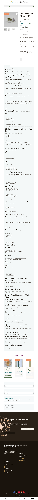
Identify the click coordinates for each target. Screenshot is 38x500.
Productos (7, 11)
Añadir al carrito (28, 59)
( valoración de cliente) (27, 23)
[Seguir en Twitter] (16, 492)
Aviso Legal (16, 493)
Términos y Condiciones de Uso (9, 407)
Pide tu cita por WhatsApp (27, 428)
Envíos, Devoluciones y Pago (9, 405)
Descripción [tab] (7, 66)
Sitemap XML (16, 495)
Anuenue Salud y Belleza (10, 493)
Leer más (35, 498)
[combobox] (19, 386)
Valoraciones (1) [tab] (13, 66)
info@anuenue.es (22, 460)
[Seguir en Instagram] (19, 492)
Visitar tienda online (9, 433)
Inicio (4, 11)
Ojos (12, 11)
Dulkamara (20, 374)
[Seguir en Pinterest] (24, 492)
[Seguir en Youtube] (21, 492)
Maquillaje (10, 11)
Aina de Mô (28, 19)
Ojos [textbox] (19, 393)
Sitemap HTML (21, 495)
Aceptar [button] (32, 498)
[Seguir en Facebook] (14, 492)
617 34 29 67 (21, 458)
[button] (17, 14)
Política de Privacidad (22, 493)
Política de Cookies (29, 493)
